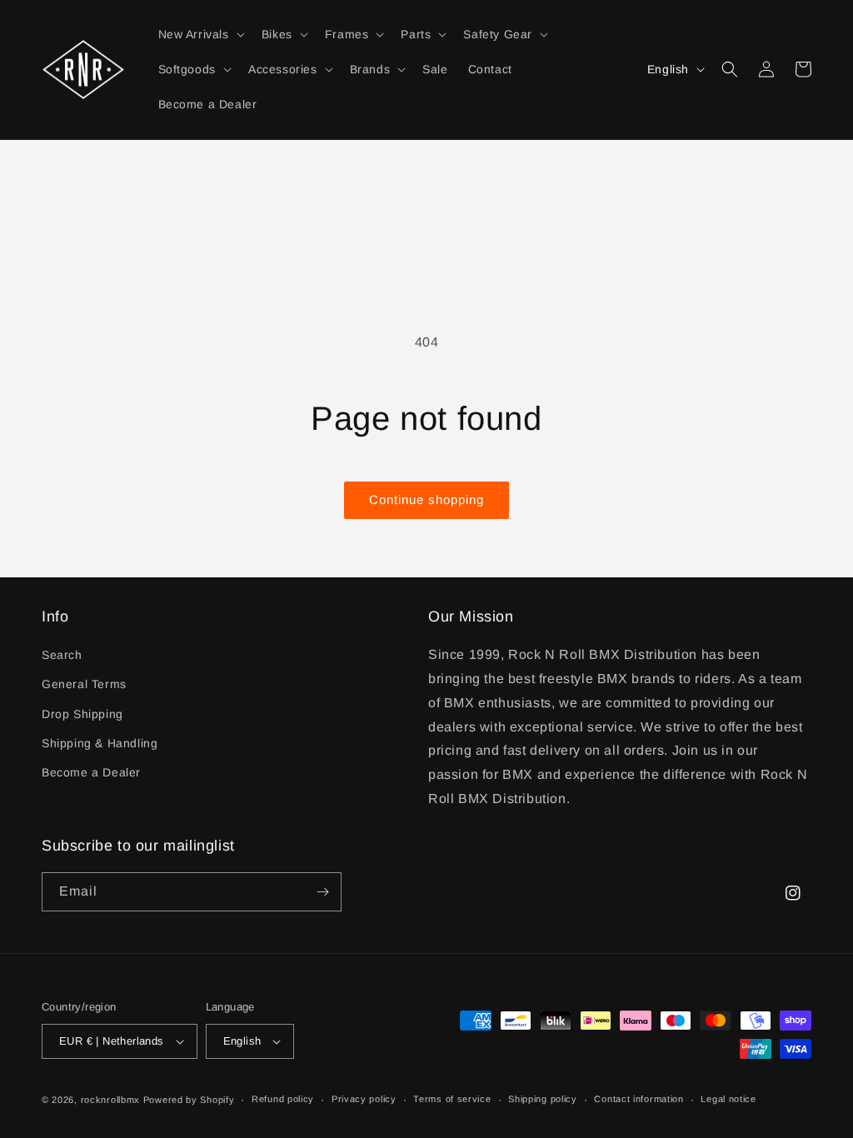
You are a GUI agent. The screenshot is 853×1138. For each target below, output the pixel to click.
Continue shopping (426, 499)
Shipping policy (542, 1099)
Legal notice (728, 1099)
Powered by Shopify (189, 1100)
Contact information (638, 1099)
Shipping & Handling (99, 743)
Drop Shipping (82, 714)
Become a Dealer (91, 772)
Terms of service (452, 1099)
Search (62, 654)
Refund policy (283, 1099)
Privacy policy (364, 1099)
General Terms (84, 684)
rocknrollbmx (110, 1100)
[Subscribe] (322, 891)
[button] (200, 34)
